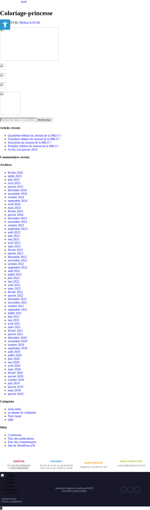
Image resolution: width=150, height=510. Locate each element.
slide (10, 419)
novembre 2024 (17, 193)
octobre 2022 (16, 264)
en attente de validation (22, 412)
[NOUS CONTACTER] (131, 455)
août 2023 (14, 232)
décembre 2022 (17, 257)
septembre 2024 (17, 200)
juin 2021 (14, 316)
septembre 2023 (17, 228)
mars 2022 (14, 288)
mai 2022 (13, 281)
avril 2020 (14, 365)
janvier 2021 (15, 334)
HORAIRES (56, 461)
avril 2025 (14, 183)
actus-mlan (14, 409)
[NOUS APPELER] (93, 456)
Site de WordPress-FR (21, 445)
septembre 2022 (17, 267)
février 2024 (15, 211)
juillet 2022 (15, 274)
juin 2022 (14, 278)
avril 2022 (14, 285)
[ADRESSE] (18, 455)
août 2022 (14, 271)
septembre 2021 (17, 309)
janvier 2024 (15, 214)
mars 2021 (14, 327)
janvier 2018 (15, 393)
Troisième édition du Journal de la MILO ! (34, 139)
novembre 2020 (17, 341)
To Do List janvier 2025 (23, 149)
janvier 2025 (15, 186)
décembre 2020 (17, 337)
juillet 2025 (15, 176)
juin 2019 (14, 383)
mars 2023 (14, 246)
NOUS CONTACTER (131, 461)
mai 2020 (13, 362)
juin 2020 (14, 358)
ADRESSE (19, 461)
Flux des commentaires (22, 442)
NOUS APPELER (94, 463)
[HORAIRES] (56, 455)
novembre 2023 (17, 221)
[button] (5, 25)
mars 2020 (14, 369)
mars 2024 (14, 207)
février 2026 (15, 172)
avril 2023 (14, 242)
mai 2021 (13, 320)
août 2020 (14, 351)
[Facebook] (123, 490)
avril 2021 (14, 323)
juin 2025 (14, 179)
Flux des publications (21, 438)
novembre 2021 (17, 302)
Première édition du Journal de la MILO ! (33, 146)
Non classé (14, 416)
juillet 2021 (15, 313)
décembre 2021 (17, 299)
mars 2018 (14, 390)
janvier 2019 (15, 386)
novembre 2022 (17, 260)
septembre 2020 (17, 348)
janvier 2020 (15, 376)
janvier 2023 (15, 253)
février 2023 (15, 249)
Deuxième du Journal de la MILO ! (29, 142)
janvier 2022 (15, 295)
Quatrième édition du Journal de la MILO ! (34, 135)
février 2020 (15, 372)
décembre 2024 (17, 190)
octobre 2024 (16, 197)
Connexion (14, 435)
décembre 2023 (17, 218)
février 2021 (15, 330)
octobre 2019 (16, 379)
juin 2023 (14, 235)
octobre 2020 (16, 344)
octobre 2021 (16, 306)
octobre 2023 (16, 225)
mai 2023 (13, 239)
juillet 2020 (15, 355)
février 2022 (15, 292)
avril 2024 (14, 204)
